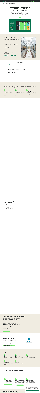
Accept (32, 390)
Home (3, 3)
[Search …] (31, 1)
